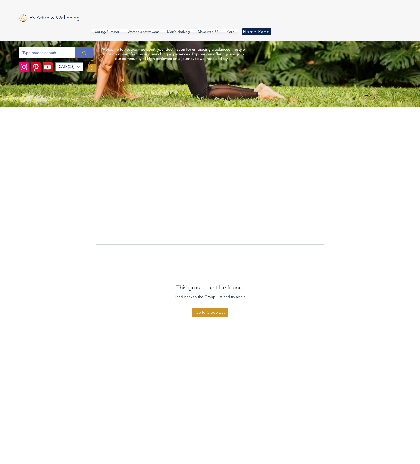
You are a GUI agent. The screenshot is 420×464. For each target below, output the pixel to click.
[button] (69, 66)
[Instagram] (24, 67)
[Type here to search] (84, 52)
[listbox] (69, 66)
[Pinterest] (36, 67)
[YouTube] (47, 67)
